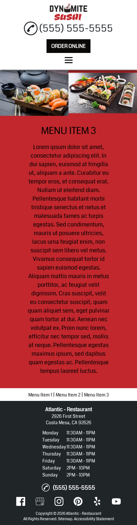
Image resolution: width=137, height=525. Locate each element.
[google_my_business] (39, 501)
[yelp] (97, 501)
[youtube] (116, 501)
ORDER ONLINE (68, 46)
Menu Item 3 (96, 395)
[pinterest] (78, 501)
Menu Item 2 (68, 395)
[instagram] (58, 501)
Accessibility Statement (94, 519)
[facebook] (20, 501)
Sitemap (65, 519)
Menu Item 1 (40, 395)
